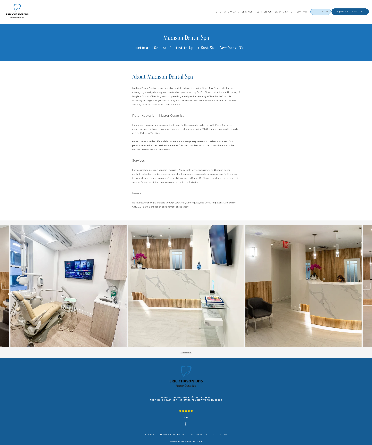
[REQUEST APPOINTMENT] (350, 15)
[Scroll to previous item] (5, 286)
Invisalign (172, 170)
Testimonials (264, 12)
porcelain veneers (158, 170)
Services (247, 12)
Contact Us (220, 434)
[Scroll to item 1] (181, 352)
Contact (301, 12)
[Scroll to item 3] (185, 352)
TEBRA (198, 441)
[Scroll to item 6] (190, 352)
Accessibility (199, 434)
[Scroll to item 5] (188, 352)
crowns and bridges (213, 170)
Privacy (149, 434)
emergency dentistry (169, 174)
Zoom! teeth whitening (190, 170)
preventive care (215, 174)
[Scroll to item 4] (187, 352)
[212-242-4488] (320, 15)
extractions (147, 174)
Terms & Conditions (172, 434)
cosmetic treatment (169, 125)
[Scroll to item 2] (183, 352)
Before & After (284, 12)
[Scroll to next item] (367, 286)
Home (217, 12)
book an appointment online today (170, 206)
